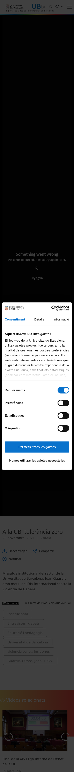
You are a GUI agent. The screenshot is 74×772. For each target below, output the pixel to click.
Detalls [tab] (39, 319)
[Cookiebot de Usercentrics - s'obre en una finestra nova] (52, 308)
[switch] (63, 403)
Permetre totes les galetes (37, 447)
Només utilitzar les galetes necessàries (37, 460)
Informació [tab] (61, 319)
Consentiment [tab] (15, 319)
